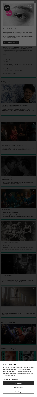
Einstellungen (18, 392)
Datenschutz (6, 379)
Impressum (15, 379)
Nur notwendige (18, 387)
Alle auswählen (18, 383)
